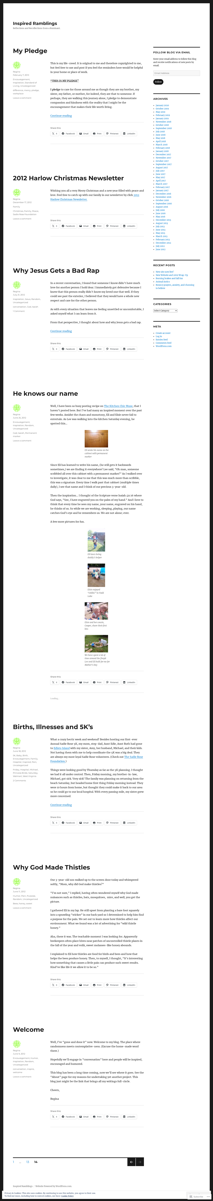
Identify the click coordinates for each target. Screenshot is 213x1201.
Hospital (17, 762)
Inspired (26, 762)
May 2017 (160, 177)
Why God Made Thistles (51, 867)
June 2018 (160, 135)
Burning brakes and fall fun (169, 278)
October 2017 (162, 161)
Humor (16, 896)
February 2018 (163, 148)
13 (26, 1162)
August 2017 (162, 167)
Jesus (27, 299)
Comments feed (163, 343)
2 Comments (19, 780)
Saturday (33, 773)
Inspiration (18, 82)
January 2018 (162, 151)
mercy (27, 90)
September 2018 (164, 128)
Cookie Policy (67, 1196)
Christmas (18, 211)
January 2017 (162, 190)
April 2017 (161, 180)
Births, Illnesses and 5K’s (53, 727)
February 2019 (163, 115)
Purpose (31, 896)
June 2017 (160, 174)
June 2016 (161, 213)
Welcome (28, 1029)
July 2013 (160, 226)
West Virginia (29, 776)
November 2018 (163, 121)
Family (16, 206)
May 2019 (160, 112)
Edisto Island (62, 748)
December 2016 (163, 193)
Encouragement (21, 79)
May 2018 (160, 138)
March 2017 (161, 184)
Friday (16, 769)
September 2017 (164, 164)
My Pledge (30, 51)
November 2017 (163, 157)
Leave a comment (22, 98)
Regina (16, 71)
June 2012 (160, 249)
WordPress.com (164, 346)
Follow (158, 82)
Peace (35, 211)
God (29, 306)
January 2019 (162, 118)
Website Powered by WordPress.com (53, 1186)
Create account (163, 333)
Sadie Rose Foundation (24, 214)
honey (22, 903)
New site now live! (165, 272)
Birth (25, 755)
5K (14, 755)
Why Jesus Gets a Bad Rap (56, 270)
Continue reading (61, 115)
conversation (19, 306)
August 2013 (162, 223)
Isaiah (35, 306)
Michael (34, 769)
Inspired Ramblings (35, 23)
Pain (34, 762)
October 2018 (162, 125)
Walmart (17, 776)
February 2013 (163, 239)
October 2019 (162, 108)
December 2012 (163, 243)
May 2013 (160, 233)
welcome (17, 1072)
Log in (159, 336)
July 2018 (160, 131)
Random (35, 299)
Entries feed (162, 339)
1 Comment (19, 311)
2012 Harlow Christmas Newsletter (68, 178)
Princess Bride (20, 773)
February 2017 (163, 187)
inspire (30, 1069)
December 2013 (163, 220)
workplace (18, 93)
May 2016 (160, 216)
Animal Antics (163, 281)
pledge (35, 90)
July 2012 (160, 246)
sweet (29, 903)
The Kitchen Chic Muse (118, 406)
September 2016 (164, 203)
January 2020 (162, 105)
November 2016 (163, 197)
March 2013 (161, 236)
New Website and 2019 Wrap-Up (172, 275)
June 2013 (160, 229)
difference (18, 90)
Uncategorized (27, 86)
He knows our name (45, 393)
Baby (19, 755)
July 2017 (160, 171)
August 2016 (162, 207)
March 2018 (161, 144)
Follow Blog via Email (171, 52)
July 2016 (160, 210)
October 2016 (162, 200)
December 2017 (163, 154)
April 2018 (161, 141)
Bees (15, 903)
